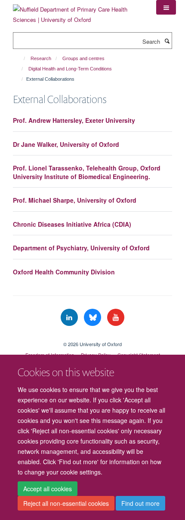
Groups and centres (83, 58)
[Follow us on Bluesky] (93, 317)
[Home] (20, 58)
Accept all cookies (47, 488)
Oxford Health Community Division (64, 272)
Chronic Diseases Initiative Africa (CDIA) (72, 224)
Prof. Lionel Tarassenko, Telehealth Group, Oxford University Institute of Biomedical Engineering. (86, 172)
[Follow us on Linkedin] (70, 317)
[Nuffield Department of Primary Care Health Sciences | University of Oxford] (78, 11)
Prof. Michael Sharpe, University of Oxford (74, 200)
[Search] (167, 41)
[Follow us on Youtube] (115, 317)
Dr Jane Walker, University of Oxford (66, 144)
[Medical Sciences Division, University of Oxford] (92, 337)
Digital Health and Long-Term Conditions (70, 68)
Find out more (140, 503)
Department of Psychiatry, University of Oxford (81, 247)
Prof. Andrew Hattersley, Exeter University (74, 120)
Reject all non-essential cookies (66, 503)
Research (41, 58)
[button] (166, 7)
